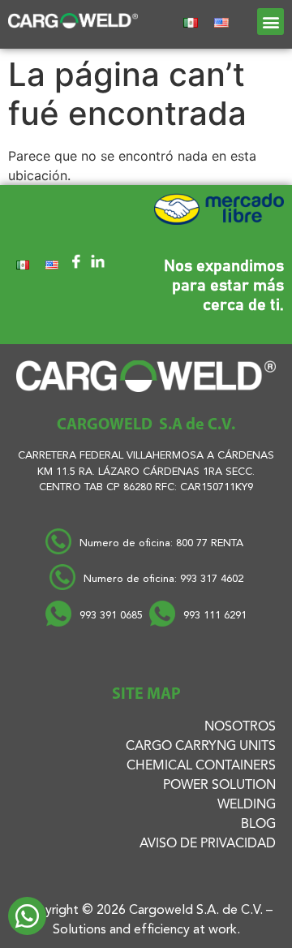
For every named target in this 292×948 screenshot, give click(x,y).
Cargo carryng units (201, 746)
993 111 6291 (215, 615)
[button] (270, 21)
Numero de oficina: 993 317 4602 (163, 579)
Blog (258, 824)
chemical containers (201, 766)
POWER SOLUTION (219, 785)
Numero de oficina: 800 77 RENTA (163, 543)
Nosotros (240, 727)
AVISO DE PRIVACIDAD (208, 844)
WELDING (246, 805)
